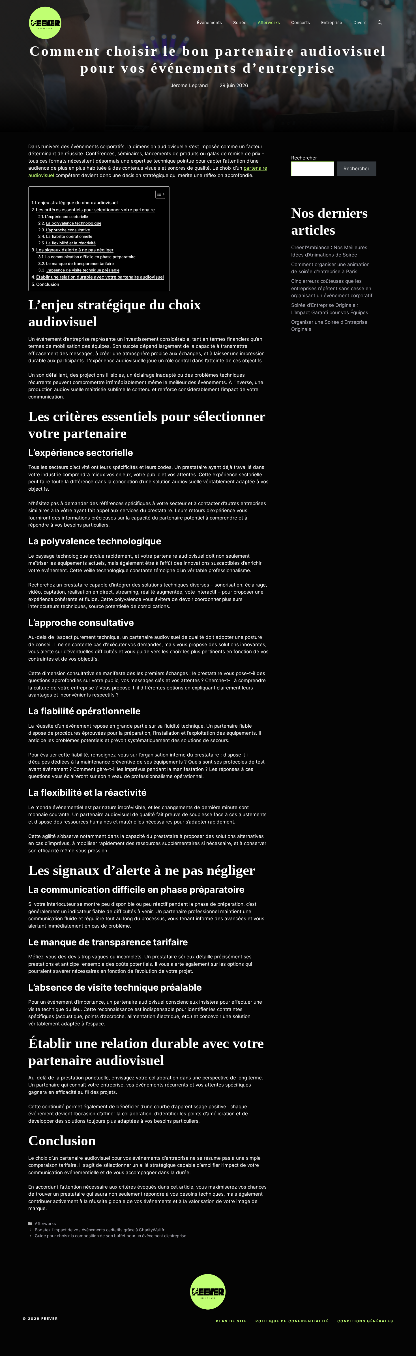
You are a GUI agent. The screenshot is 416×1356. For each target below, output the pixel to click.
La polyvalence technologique (73, 223)
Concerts (300, 22)
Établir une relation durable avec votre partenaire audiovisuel (100, 277)
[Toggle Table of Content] (157, 194)
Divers (359, 22)
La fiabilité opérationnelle (69, 236)
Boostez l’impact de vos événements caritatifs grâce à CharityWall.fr (99, 1229)
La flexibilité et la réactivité (71, 243)
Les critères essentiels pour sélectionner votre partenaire (95, 209)
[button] (380, 22)
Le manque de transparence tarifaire (80, 263)
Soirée (239, 22)
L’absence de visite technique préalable (82, 270)
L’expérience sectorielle (66, 216)
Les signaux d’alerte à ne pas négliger (74, 250)
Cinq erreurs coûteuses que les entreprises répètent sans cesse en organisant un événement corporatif (331, 288)
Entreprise (331, 22)
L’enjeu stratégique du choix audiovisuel (76, 202)
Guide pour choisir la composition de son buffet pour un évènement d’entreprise (110, 1235)
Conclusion (47, 284)
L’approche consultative (68, 230)
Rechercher (304, 158)
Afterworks (269, 22)
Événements (209, 22)
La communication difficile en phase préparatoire (90, 257)
